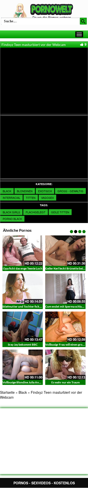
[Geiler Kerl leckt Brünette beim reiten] (65, 250)
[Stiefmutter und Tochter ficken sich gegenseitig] (22, 288)
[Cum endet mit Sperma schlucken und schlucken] (65, 288)
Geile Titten (60, 212)
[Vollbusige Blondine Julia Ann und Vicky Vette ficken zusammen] (22, 365)
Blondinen (25, 191)
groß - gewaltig (70, 191)
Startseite (7, 392)
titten (30, 198)
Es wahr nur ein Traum (65, 382)
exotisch (45, 191)
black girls (11, 212)
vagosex (47, 198)
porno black (12, 219)
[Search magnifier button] (83, 21)
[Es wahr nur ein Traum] (65, 365)
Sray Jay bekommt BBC (23, 344)
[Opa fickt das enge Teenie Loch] (22, 250)
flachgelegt (35, 212)
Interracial (11, 198)
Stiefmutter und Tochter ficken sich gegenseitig (32, 306)
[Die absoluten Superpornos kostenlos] (44, 11)
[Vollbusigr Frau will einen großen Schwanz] (65, 327)
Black (7, 191)
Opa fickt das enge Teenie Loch (22, 268)
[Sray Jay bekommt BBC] (22, 327)
